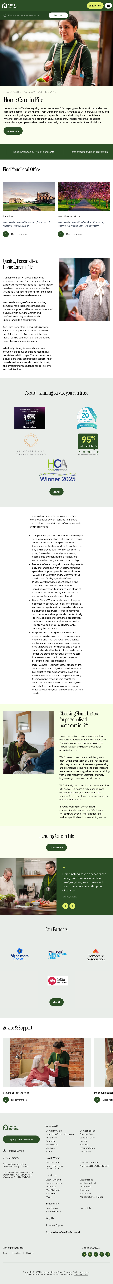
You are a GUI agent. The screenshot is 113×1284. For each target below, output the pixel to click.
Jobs (5, 1253)
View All (56, 1002)
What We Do (52, 1126)
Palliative (84, 1144)
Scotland (44, 92)
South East (51, 1193)
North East (51, 1186)
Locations (51, 1175)
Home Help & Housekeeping (60, 1134)
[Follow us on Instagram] (96, 1254)
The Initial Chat (53, 1162)
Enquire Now (95, 5)
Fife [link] (54, 92)
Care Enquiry (52, 1208)
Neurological (52, 1144)
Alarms (49, 1151)
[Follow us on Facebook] (84, 1254)
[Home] (10, 5)
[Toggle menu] (108, 6)
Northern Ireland (88, 1183)
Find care (58, 15)
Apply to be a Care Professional (63, 1232)
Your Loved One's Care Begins (94, 1166)
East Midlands (86, 1179)
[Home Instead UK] (11, 1127)
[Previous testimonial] (65, 906)
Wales (48, 1197)
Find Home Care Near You (25, 92)
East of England (53, 1179)
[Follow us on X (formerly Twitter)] (107, 1254)
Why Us (50, 1218)
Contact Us (85, 1208)
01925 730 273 (11, 1157)
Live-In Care (85, 1151)
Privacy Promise (53, 1211)
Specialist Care (87, 1137)
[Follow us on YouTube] (101, 1254)
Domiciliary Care (54, 1130)
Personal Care (86, 1134)
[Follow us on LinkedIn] (90, 1254)
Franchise (17, 1253)
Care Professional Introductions (54, 1167)
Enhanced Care (87, 1148)
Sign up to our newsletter (21, 1139)
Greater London (54, 1183)
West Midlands (53, 1190)
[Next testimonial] (72, 906)
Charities (30, 1253)
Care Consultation (89, 1162)
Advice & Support (55, 1225)
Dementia (50, 1141)
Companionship (88, 1130)
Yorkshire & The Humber (91, 1197)
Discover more (56, 847)
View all (56, 491)
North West (85, 1186)
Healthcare (51, 1137)
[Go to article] (6, 234)
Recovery (50, 1148)
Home (7, 92)
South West (85, 1193)
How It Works (53, 1157)
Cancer (83, 1141)
